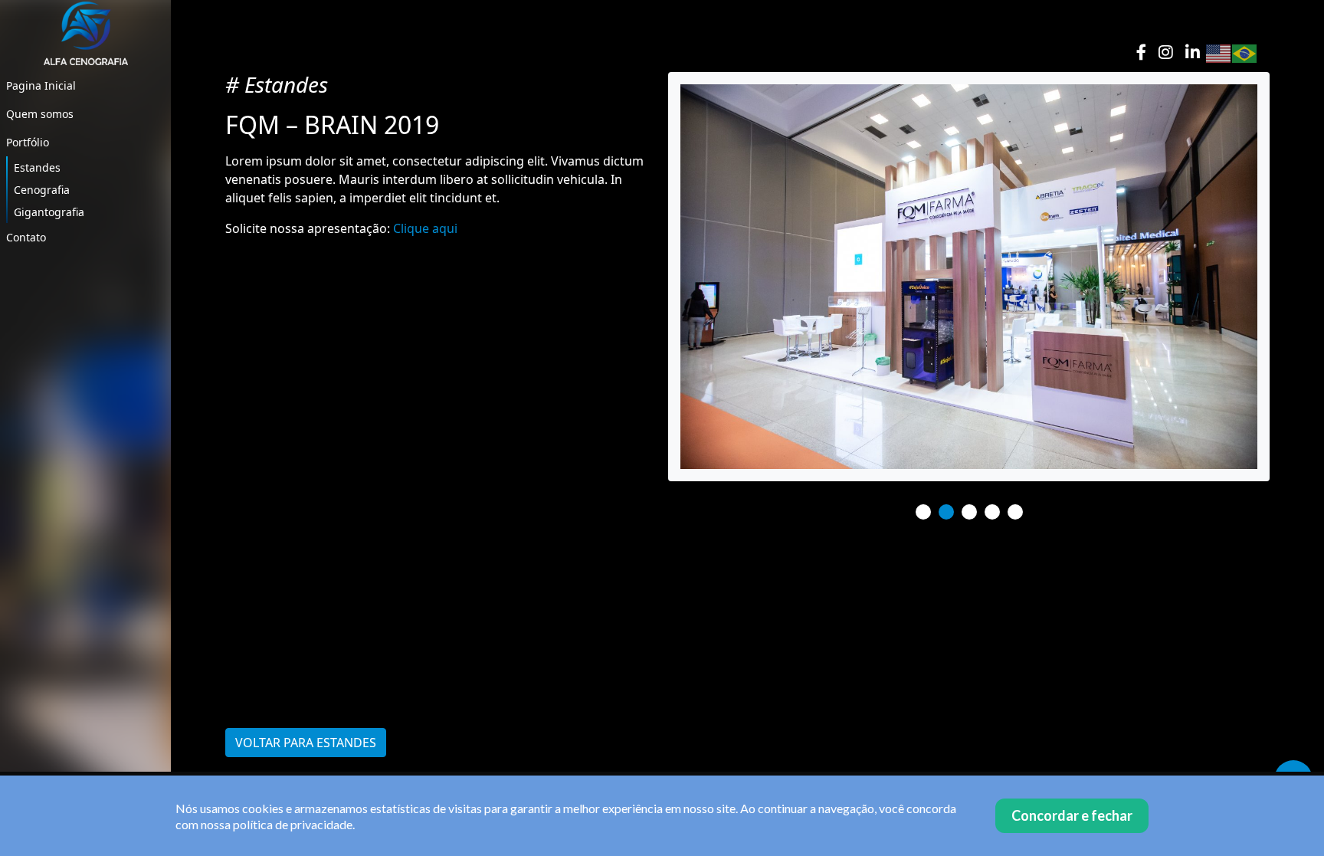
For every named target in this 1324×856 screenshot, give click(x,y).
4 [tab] (992, 512)
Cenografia (42, 189)
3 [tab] (969, 512)
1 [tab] (923, 512)
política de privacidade (292, 824)
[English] (1219, 52)
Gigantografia (49, 212)
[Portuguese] (1245, 52)
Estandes (37, 167)
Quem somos (40, 114)
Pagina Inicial (41, 85)
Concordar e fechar (1071, 815)
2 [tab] (946, 512)
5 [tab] (1015, 512)
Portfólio (27, 142)
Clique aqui (425, 228)
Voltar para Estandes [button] (305, 742)
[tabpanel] (969, 276)
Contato (26, 237)
